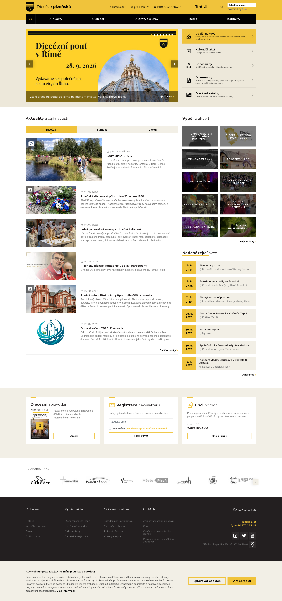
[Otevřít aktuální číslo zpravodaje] (40, 425)
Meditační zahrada (114, 526)
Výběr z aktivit (75, 509)
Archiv (74, 435)
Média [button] (192, 19)
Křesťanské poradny (76, 526)
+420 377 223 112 (245, 525)
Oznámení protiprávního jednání (157, 532)
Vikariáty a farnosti (36, 526)
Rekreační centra (114, 531)
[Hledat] (221, 7)
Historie (30, 521)
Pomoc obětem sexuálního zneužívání (158, 540)
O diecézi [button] (98, 19)
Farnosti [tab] (102, 129)
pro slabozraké (169, 7)
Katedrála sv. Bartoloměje (118, 521)
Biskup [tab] (153, 129)
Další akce (248, 374)
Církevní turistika (116, 509)
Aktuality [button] (55, 19)
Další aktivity (246, 241)
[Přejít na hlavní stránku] (48, 7)
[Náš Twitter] (201, 6)
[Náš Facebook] (196, 6)
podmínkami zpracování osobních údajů (146, 428)
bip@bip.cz (249, 521)
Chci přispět (219, 435)
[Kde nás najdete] (252, 544)
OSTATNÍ (149, 509)
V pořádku (243, 581)
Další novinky (167, 350)
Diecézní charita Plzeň (77, 521)
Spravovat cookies (207, 581)
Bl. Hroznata (33, 536)
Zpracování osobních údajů (158, 521)
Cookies (147, 526)
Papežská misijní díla (76, 536)
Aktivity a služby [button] (146, 19)
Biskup (29, 531)
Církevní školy (72, 531)
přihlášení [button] (139, 7)
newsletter (119, 7)
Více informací (66, 590)
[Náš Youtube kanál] (206, 6)
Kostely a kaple (112, 536)
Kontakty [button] (233, 19)
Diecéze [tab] (51, 129)
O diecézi (32, 509)
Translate (253, 9)
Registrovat (141, 435)
